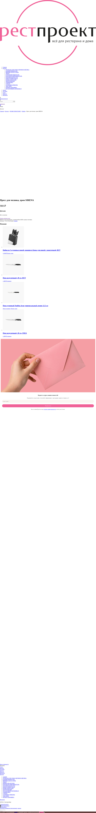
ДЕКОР (7, 73)
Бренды (2, 770)
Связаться (2, 104)
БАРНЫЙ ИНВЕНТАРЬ (11, 71)
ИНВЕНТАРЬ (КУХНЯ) (9, 783)
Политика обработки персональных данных (10, 808)
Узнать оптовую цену (5, 218)
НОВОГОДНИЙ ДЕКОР (12, 78)
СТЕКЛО (8, 83)
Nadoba (23, 111)
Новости (5, 93)
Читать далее (10, 253)
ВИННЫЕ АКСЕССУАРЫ (12, 72)
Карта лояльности (4, 764)
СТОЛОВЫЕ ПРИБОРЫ (12, 85)
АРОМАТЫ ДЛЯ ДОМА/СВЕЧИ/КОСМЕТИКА (17, 69)
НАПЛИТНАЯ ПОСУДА (12, 77)
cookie (15, 812)
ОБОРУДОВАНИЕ (10, 81)
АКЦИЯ (5, 777)
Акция (4, 90)
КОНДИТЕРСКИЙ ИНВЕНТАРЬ (14, 76)
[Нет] (44, 812)
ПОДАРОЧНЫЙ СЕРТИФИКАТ (14, 88)
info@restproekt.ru (5, 805)
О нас (4, 92)
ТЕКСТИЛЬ (9, 86)
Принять (41, 812)
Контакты (5, 95)
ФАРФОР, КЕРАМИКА (11, 87)
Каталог (5, 68)
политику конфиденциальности (50, 409)
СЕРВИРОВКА (9, 82)
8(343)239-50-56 (4, 98)
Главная (5, 67)
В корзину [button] (9, 281)
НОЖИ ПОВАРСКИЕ (11, 80)
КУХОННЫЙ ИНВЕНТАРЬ (12, 74)
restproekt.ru (3, 807)
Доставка (5, 91)
